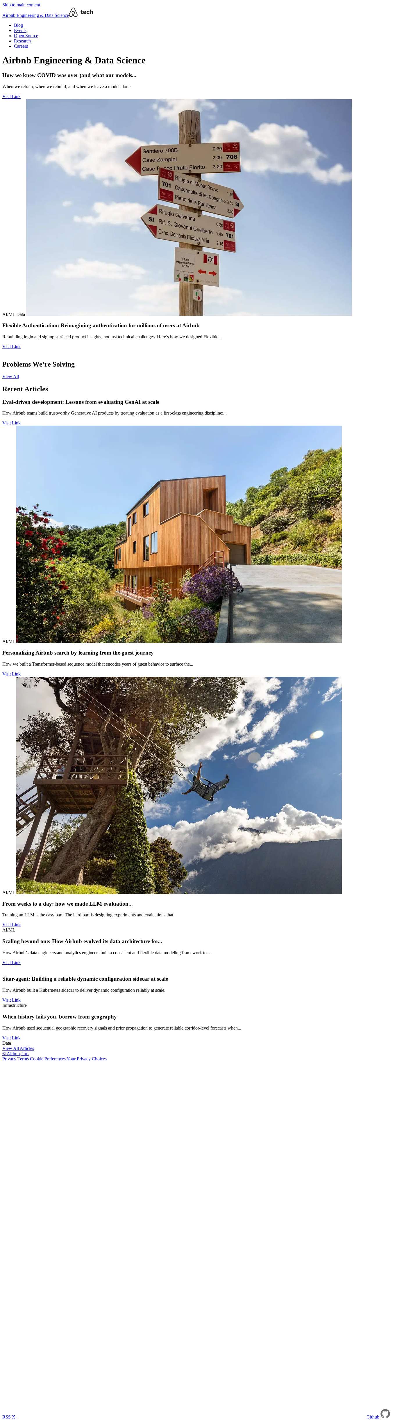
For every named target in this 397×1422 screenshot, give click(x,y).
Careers (21, 46)
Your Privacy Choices (87, 1058)
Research (22, 40)
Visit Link (11, 96)
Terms (23, 1058)
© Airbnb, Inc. (15, 1053)
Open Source (26, 35)
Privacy (9, 1058)
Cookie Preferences (48, 1058)
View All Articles (18, 1048)
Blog (18, 25)
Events (20, 30)
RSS (6, 1416)
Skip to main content (21, 4)
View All (10, 376)
